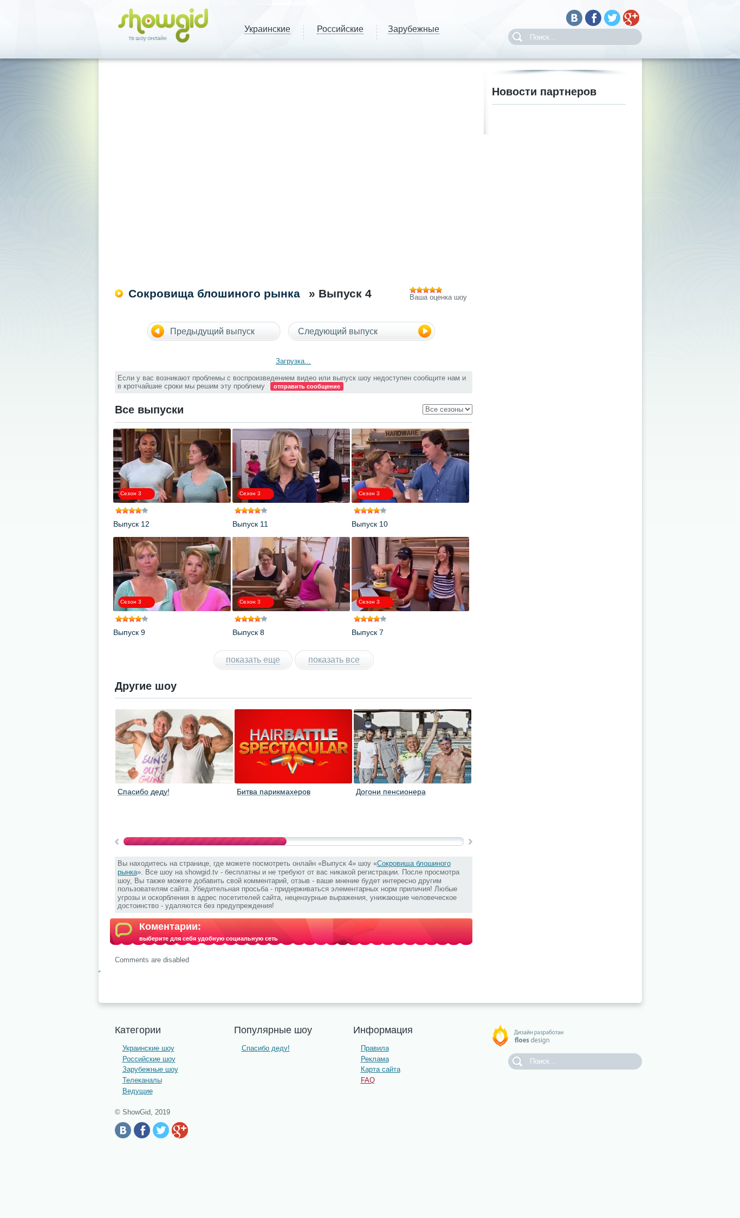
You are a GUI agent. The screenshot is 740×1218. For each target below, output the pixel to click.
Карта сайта (380, 1069)
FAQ (368, 1080)
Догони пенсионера (391, 791)
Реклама (375, 1059)
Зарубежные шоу (150, 1069)
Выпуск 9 (129, 632)
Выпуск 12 (131, 524)
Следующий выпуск (338, 331)
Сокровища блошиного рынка (214, 293)
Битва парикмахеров (273, 791)
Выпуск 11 (250, 524)
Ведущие (137, 1091)
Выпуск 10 (370, 524)
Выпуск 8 (248, 632)
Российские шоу (149, 1059)
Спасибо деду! (144, 791)
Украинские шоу (148, 1048)
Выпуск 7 (368, 632)
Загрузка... (293, 361)
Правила (375, 1048)
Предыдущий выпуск (212, 331)
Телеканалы (142, 1080)
